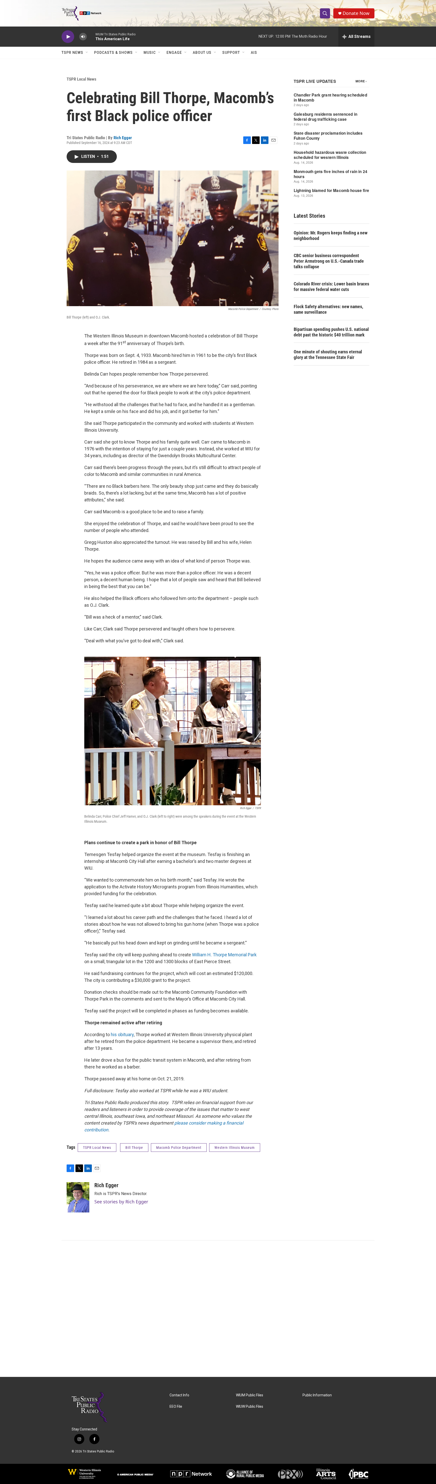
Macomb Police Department (178, 1148)
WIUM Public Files (249, 1395)
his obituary (122, 1034)
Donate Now (356, 13)
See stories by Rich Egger (121, 1202)
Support (231, 53)
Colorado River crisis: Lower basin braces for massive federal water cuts (331, 286)
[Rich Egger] (78, 1197)
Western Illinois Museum (234, 1148)
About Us (202, 53)
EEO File (176, 1406)
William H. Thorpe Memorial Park (224, 954)
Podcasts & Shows (113, 53)
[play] (68, 37)
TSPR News (72, 53)
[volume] (83, 36)
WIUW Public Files (249, 1406)
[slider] (91, 36)
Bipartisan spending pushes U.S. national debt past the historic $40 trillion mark (331, 332)
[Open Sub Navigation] (87, 53)
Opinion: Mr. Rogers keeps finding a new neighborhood (330, 235)
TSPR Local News (81, 79)
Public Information (317, 1395)
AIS (254, 53)
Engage (174, 53)
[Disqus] (218, 1309)
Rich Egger (123, 137)
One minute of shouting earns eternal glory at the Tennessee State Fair (328, 354)
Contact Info (179, 1395)
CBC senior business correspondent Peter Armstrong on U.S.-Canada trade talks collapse (329, 261)
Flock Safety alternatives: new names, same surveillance (328, 309)
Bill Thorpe (134, 1148)
